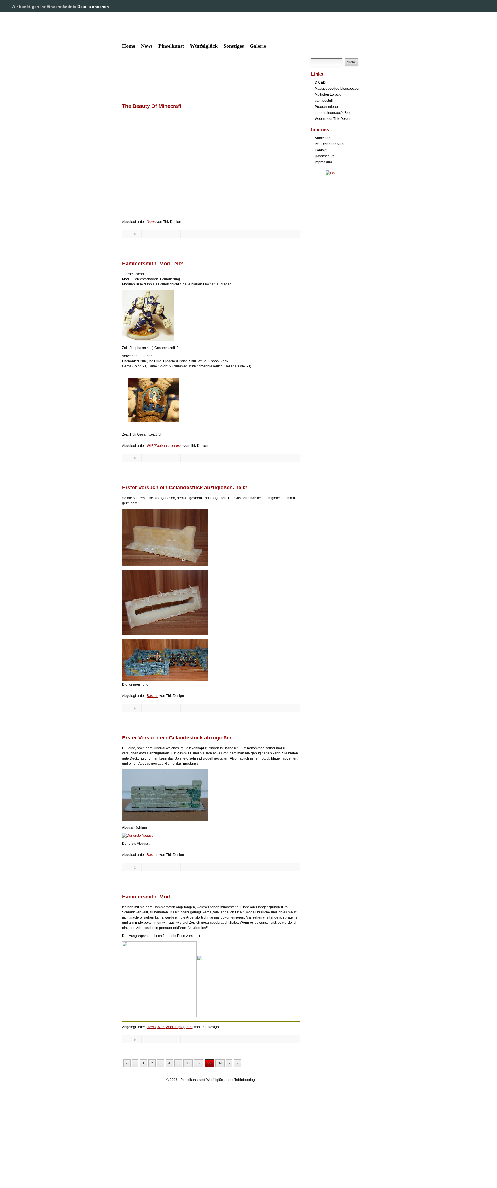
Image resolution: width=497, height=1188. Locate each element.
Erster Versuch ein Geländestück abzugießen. (178, 738)
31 (188, 1063)
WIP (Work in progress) (165, 446)
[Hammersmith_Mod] (148, 340)
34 (220, 1063)
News (147, 46)
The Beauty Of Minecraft (151, 106)
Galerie (258, 46)
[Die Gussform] (165, 565)
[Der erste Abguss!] (138, 835)
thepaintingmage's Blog (333, 113)
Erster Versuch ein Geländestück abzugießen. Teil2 (184, 487)
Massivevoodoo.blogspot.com (338, 89)
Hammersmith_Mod (146, 897)
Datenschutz (324, 156)
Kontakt (320, 150)
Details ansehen (93, 6)
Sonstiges (233, 46)
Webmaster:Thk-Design (333, 119)
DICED (320, 83)
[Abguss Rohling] (165, 819)
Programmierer (326, 107)
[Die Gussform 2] (165, 634)
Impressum (323, 162)
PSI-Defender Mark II (331, 144)
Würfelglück (204, 46)
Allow (473, 6)
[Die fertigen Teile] (165, 679)
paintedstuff (324, 101)
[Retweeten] (151, 234)
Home (128, 46)
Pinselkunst (171, 46)
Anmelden (323, 138)
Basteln (152, 696)
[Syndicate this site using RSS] (330, 173)
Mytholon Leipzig (328, 95)
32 (199, 1063)
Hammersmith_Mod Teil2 (152, 264)
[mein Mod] (230, 1016)
